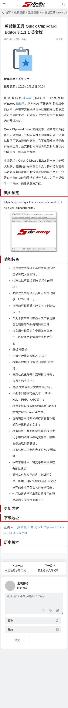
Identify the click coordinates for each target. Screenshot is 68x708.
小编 (7, 160)
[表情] (50, 611)
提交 (17, 640)
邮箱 (10, 629)
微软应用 (19, 12)
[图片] (57, 611)
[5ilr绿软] (34, 4)
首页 (8, 12)
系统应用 (33, 12)
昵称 (10, 620)
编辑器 (27, 97)
